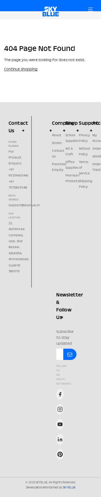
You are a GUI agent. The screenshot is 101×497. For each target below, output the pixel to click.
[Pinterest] (60, 454)
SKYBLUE (69, 487)
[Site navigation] (90, 9)
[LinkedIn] (60, 439)
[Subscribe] (69, 354)
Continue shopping (20, 69)
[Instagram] (60, 409)
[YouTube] (60, 424)
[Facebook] (60, 394)
